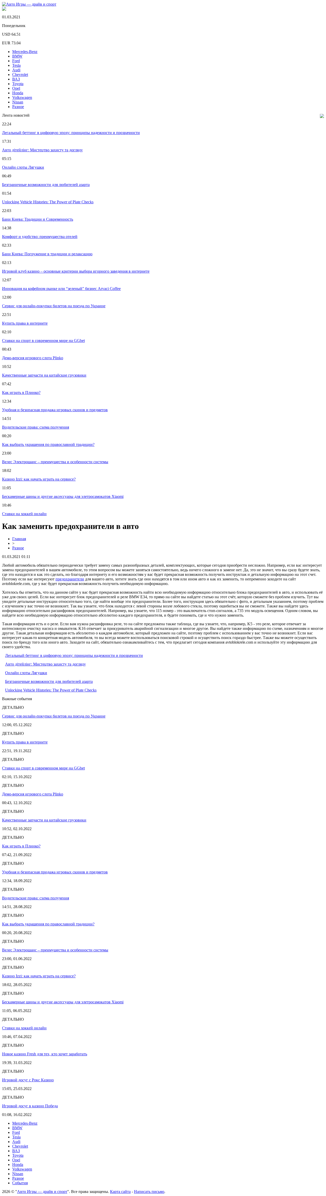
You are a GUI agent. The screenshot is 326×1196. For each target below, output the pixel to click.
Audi (16, 70)
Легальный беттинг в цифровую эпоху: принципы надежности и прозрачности (71, 132)
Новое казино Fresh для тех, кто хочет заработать (44, 1054)
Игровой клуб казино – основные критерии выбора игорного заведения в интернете (76, 271)
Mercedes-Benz (24, 51)
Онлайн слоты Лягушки (23, 167)
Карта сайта (120, 1191)
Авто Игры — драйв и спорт (42, 1191)
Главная (19, 539)
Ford (16, 61)
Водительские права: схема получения (35, 427)
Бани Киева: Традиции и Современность (37, 219)
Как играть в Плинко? (21, 392)
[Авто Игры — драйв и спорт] (29, 4)
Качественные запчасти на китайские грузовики (44, 375)
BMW (17, 56)
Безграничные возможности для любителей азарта (46, 184)
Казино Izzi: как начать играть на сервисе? (39, 479)
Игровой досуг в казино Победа (30, 1106)
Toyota (17, 84)
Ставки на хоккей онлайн (24, 514)
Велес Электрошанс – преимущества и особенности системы (55, 462)
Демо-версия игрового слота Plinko (32, 358)
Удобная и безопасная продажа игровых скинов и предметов (55, 410)
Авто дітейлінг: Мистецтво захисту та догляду (42, 150)
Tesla (16, 65)
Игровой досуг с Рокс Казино (28, 1080)
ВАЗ (16, 79)
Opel (16, 88)
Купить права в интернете (25, 323)
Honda (17, 93)
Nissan (17, 102)
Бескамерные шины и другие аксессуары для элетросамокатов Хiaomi (63, 496)
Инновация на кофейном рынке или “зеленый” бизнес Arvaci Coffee (61, 288)
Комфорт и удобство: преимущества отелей (39, 236)
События (20, 1183)
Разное (18, 106)
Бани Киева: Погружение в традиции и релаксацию (47, 254)
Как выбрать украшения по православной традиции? (48, 444)
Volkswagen (22, 97)
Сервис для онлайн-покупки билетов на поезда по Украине (53, 306)
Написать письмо (149, 1191)
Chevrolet (20, 74)
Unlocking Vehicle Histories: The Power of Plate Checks (47, 202)
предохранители (70, 579)
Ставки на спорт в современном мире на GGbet (43, 340)
